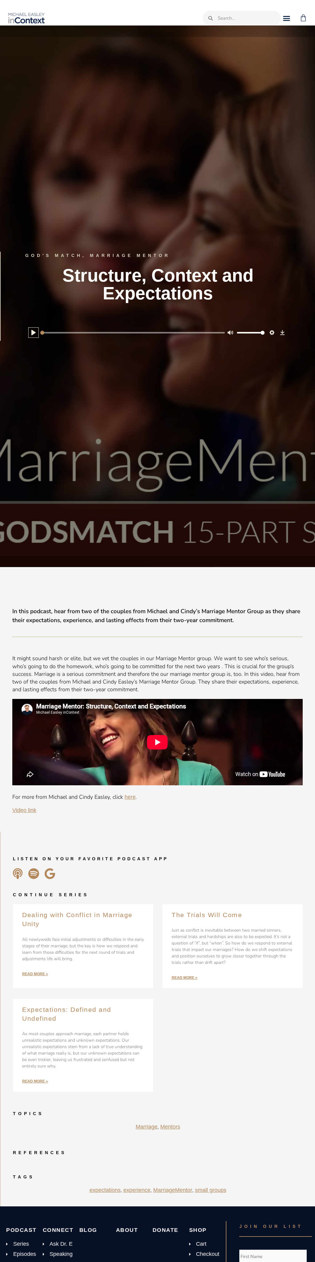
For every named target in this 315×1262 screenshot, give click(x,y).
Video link (24, 810)
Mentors (170, 1127)
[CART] (303, 18)
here (130, 797)
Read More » (35, 974)
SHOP (198, 1230)
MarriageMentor (172, 1190)
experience (136, 1190)
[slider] (132, 333)
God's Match (53, 255)
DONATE (165, 1230)
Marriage (147, 1127)
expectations (105, 1190)
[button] (287, 18)
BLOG (88, 1230)
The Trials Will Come (207, 914)
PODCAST (21, 1230)
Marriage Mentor (130, 255)
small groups (210, 1190)
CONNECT (58, 1230)
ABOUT (127, 1230)
